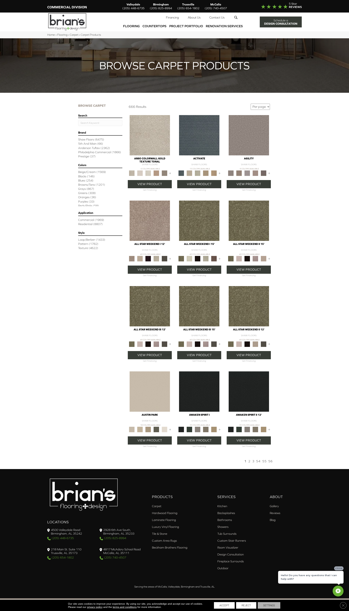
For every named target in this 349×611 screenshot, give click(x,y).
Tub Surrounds (226, 533)
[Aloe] (150, 220)
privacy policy (95, 607)
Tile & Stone (159, 533)
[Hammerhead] (263, 173)
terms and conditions (125, 607)
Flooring (131, 26)
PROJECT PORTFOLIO (186, 26)
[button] (236, 17)
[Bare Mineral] (156, 258)
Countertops (155, 26)
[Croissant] (255, 173)
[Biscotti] (238, 173)
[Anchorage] (150, 135)
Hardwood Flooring (164, 513)
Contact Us (216, 17)
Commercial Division (67, 7)
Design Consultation (230, 554)
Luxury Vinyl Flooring (165, 526)
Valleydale (133, 6)
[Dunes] (205, 173)
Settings (269, 605)
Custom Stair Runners (231, 540)
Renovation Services (224, 26)
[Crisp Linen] (164, 429)
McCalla (216, 6)
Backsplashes (226, 513)
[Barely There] (249, 135)
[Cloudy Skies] (247, 173)
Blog (273, 520)
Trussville (188, 6)
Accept (224, 605)
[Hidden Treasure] (156, 173)
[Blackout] (199, 391)
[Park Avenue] (164, 173)
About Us (194, 17)
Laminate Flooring (164, 520)
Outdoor (222, 568)
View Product (149, 184)
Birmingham (161, 6)
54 (258, 461)
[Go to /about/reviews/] (274, 6)
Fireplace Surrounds (230, 561)
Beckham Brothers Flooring (169, 547)
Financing (172, 17)
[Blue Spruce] (189, 429)
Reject (246, 605)
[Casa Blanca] (139, 173)
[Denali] (148, 173)
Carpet (74, 34)
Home (51, 34)
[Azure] (199, 135)
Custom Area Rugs (164, 540)
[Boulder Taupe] (197, 429)
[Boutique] (148, 429)
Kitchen (222, 506)
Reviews (275, 513)
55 (264, 461)
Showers (222, 526)
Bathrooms (224, 520)
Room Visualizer (227, 547)
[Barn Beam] (164, 258)
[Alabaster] (150, 391)
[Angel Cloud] (139, 258)
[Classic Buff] (214, 429)
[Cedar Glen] (156, 429)
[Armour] (148, 258)
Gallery (274, 506)
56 (270, 461)
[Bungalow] (205, 429)
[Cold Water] (197, 173)
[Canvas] (189, 173)
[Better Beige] (139, 429)
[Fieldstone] (214, 173)
